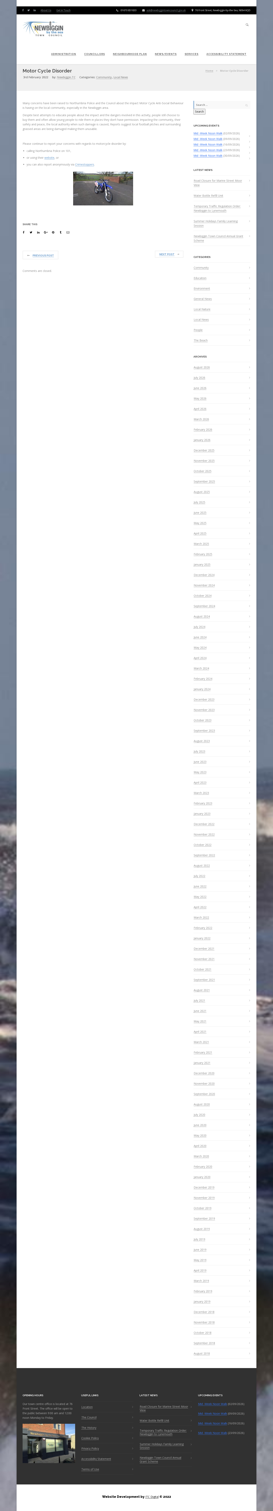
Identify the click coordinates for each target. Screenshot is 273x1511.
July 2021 (199, 1000)
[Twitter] (29, 10)
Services (191, 54)
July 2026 (199, 377)
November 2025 (204, 461)
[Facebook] (23, 10)
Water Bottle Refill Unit (208, 195)
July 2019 (199, 1239)
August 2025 (202, 492)
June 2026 (200, 388)
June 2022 (200, 886)
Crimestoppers (84, 164)
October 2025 (202, 471)
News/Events (166, 54)
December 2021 (204, 948)
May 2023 (200, 772)
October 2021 (202, 969)
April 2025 (200, 533)
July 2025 (199, 502)
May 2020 (200, 1135)
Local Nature (202, 309)
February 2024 (203, 679)
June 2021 (200, 1011)
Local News (121, 77)
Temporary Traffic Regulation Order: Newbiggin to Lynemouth (217, 208)
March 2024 (201, 668)
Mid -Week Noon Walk (207, 133)
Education (200, 278)
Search (199, 111)
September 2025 (204, 481)
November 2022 (204, 834)
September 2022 (204, 855)
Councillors (94, 54)
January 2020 (202, 1177)
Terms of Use (90, 1469)
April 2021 (200, 1031)
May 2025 (200, 523)
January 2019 (202, 1301)
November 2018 (204, 1322)
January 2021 (202, 1063)
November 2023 (204, 710)
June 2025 (200, 512)
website (49, 158)
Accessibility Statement (226, 54)
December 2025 (204, 450)
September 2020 (204, 1094)
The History (88, 1428)
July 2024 (199, 627)
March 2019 (201, 1281)
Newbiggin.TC (66, 77)
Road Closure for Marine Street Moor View (218, 183)
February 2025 (203, 554)
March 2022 (201, 917)
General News (203, 299)
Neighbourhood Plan (130, 54)
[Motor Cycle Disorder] (24, 232)
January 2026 (202, 440)
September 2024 (204, 606)
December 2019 (204, 1187)
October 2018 (202, 1333)
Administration (63, 54)
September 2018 (204, 1343)
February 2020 (203, 1166)
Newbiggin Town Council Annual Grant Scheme (218, 238)
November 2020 (204, 1083)
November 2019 (204, 1198)
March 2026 (201, 419)
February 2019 (203, 1291)
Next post (166, 254)
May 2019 (200, 1260)
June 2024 (200, 637)
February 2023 (203, 803)
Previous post (43, 255)
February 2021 (203, 1052)
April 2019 (200, 1270)
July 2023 (199, 751)
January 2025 (202, 564)
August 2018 (202, 1353)
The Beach (201, 340)
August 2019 (202, 1229)
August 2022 (202, 865)
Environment (202, 288)
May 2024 (200, 647)
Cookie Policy (90, 1438)
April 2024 (200, 658)
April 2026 (200, 409)
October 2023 (202, 720)
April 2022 (200, 907)
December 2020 (204, 1073)
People (198, 330)
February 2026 (203, 429)
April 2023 (200, 782)
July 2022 (199, 876)
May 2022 (200, 897)
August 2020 (202, 1104)
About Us (46, 10)
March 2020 (201, 1156)
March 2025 (201, 544)
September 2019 (204, 1218)
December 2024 (204, 575)
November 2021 (204, 959)
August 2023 (202, 741)
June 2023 (200, 762)
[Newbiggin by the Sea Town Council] (43, 29)
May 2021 (200, 1021)
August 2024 (202, 616)
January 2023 (202, 813)
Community (104, 77)
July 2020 (199, 1115)
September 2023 (204, 730)
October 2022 (202, 845)
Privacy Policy (90, 1448)
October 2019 (202, 1208)
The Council (89, 1417)
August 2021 (202, 990)
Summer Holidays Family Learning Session (216, 223)
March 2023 (201, 793)
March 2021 (201, 1042)
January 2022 (202, 938)
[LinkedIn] (36, 10)
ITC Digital (152, 1497)
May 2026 (200, 398)
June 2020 (200, 1125)
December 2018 (204, 1312)
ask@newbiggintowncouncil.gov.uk (166, 10)
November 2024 (204, 585)
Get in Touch (63, 10)
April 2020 (200, 1146)
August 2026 (202, 367)
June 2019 (200, 1249)
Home (209, 70)
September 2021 (204, 980)
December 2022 (204, 824)
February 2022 (203, 928)
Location (87, 1407)
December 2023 (204, 699)
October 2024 (202, 595)
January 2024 (202, 689)
